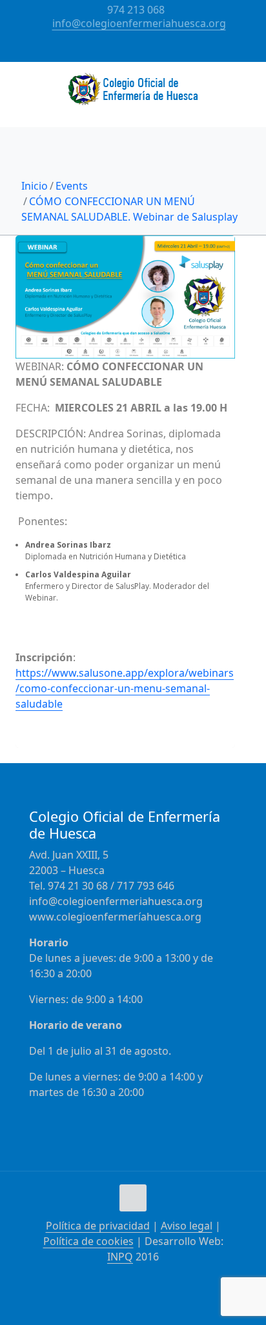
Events (72, 186)
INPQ (120, 1257)
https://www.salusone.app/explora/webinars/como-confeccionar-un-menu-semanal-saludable (124, 688)
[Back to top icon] (133, 1197)
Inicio (34, 186)
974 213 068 (136, 10)
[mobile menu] (249, 88)
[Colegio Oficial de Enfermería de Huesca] (133, 94)
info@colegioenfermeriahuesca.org (139, 23)
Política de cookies (88, 1241)
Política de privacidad (98, 1226)
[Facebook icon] (125, 51)
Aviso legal (186, 1226)
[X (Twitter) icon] (142, 51)
